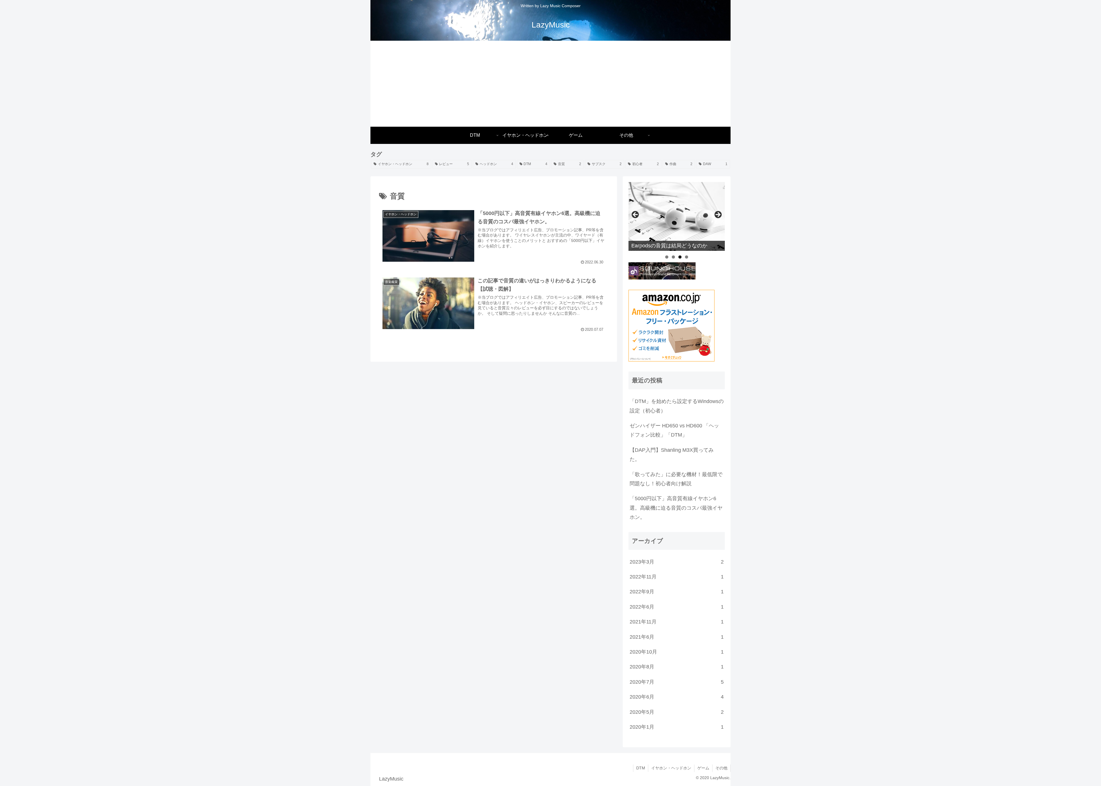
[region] (676, 216)
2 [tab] (673, 257)
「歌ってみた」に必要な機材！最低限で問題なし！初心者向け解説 (676, 479)
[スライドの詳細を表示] (676, 216)
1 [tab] (666, 257)
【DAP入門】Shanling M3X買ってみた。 (672, 454)
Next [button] (717, 215)
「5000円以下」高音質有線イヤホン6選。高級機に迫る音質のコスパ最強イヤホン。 (676, 508)
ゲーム (703, 768)
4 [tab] (686, 257)
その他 (721, 768)
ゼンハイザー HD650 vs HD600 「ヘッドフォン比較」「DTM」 (674, 430)
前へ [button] (635, 215)
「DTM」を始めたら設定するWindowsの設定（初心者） (677, 405)
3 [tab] (680, 257)
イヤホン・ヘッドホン (671, 768)
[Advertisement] (550, 84)
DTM (640, 768)
